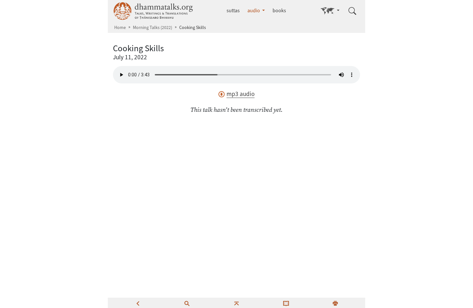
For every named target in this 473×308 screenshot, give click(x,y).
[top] (236, 303)
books (279, 10)
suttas (233, 10)
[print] (335, 303)
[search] (187, 303)
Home (120, 27)
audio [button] (254, 10)
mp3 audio (241, 94)
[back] (138, 303)
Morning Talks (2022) (152, 27)
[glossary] (286, 303)
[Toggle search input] (352, 11)
